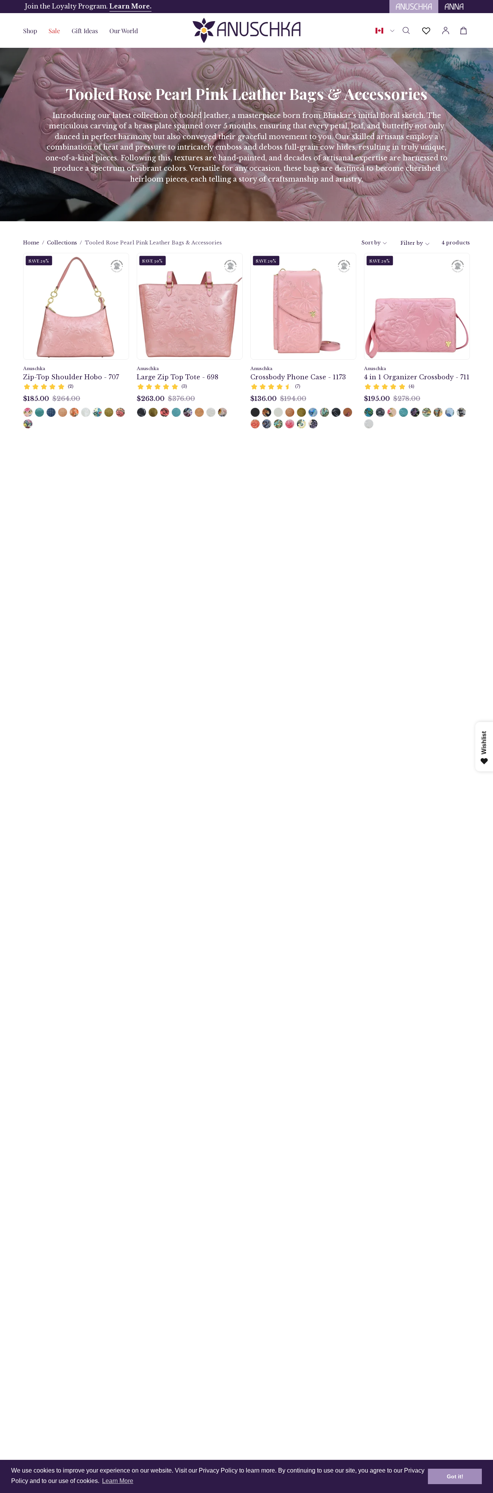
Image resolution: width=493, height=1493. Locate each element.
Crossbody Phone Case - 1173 (298, 377)
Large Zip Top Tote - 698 (177, 377)
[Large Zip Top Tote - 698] (141, 412)
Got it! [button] (455, 1476)
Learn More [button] (117, 1481)
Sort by (371, 243)
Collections (62, 243)
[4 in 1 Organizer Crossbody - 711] (369, 412)
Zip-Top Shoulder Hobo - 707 (71, 377)
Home (31, 243)
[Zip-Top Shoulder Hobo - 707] (28, 412)
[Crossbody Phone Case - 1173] (255, 412)
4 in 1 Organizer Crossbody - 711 (417, 377)
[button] (85, 30)
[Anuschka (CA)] (246, 30)
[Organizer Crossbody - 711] (426, 412)
